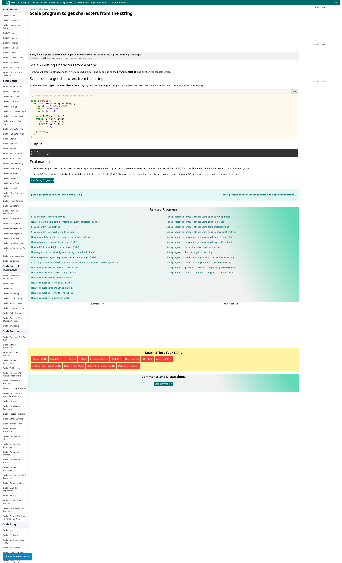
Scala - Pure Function (12, 423)
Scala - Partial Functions (14, 483)
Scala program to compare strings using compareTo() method (197, 226)
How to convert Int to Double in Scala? (50, 297)
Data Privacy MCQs (74, 365)
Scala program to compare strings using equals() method (195, 221)
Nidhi (45, 58)
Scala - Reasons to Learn (14, 67)
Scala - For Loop (10, 288)
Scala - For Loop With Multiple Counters (12, 319)
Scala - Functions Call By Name (14, 338)
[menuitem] (14, 3)
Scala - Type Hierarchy (13, 163)
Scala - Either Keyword (13, 419)
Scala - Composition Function (12, 502)
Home (14, 2)
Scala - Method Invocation (10, 468)
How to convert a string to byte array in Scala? (54, 267)
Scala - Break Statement (13, 308)
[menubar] (70, 3)
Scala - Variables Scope (13, 243)
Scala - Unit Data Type (13, 129)
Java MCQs (55, 358)
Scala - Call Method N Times (12, 437)
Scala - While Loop (11, 293)
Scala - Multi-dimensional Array (14, 541)
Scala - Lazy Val (10, 188)
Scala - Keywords (10, 178)
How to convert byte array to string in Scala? (53, 272)
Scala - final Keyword (12, 233)
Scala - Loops (9, 283)
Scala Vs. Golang (10, 47)
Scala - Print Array (11, 535)
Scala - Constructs (11, 261)
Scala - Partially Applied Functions (13, 407)
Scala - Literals (9, 138)
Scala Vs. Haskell (10, 43)
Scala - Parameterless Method (12, 453)
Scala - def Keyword (12, 228)
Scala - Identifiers (11, 183)
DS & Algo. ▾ (23, 2)
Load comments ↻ (164, 383)
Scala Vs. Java (9, 33)
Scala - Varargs (10, 495)
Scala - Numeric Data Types (12, 122)
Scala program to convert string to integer (52, 231)
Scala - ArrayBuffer (11, 547)
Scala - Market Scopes (13, 57)
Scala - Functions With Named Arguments (13, 394)
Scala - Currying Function (14, 388)
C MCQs (83, 358)
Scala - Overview (10, 20)
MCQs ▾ (102, 2)
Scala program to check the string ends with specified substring (198, 262)
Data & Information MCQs (101, 365)
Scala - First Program (12, 153)
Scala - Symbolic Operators (10, 212)
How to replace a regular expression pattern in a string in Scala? (63, 257)
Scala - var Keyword (12, 218)
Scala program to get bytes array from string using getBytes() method (201, 267)
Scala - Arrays (9, 530)
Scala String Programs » (42, 180)
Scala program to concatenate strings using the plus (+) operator (199, 237)
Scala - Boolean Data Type (14, 111)
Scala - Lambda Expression (10, 489)
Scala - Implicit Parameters (9, 430)
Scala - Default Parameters (9, 346)
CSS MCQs (116, 358)
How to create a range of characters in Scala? (54, 242)
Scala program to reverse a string (48, 216)
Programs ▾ (56, 2)
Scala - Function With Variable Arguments (12, 374)
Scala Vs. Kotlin (10, 38)
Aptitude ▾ (67, 2)
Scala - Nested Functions (14, 414)
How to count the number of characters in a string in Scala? (61, 237)
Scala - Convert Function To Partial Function (14, 517)
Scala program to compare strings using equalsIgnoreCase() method (201, 231)
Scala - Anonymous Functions (11, 382)
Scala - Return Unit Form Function (14, 509)
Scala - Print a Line (11, 158)
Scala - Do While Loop (12, 298)
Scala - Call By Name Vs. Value (14, 461)
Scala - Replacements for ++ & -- (14, 249)
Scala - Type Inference (13, 201)
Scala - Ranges (9, 148)
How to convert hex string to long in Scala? (52, 292)
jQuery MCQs (132, 358)
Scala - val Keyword (11, 223)
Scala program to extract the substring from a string (193, 247)
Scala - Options (10, 143)
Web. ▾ (47, 2)
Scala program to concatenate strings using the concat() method (199, 242)
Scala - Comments (11, 91)
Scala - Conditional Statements (11, 277)
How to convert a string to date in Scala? (51, 277)
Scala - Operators (11, 206)
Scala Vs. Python (10, 52)
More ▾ (124, 2)
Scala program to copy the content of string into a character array (199, 272)
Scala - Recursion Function (11, 354)
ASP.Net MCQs (163, 358)
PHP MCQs (147, 358)
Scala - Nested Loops (12, 303)
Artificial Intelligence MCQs (46, 365)
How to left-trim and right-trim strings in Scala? (55, 247)
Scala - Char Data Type (13, 116)
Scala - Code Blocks (11, 101)
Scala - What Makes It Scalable (12, 74)
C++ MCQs (70, 358)
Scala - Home (9, 15)
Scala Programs (51, 9)
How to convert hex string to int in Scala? (52, 282)
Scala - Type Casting (12, 168)
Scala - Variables (10, 173)
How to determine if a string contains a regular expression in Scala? (65, 221)
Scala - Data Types (11, 106)
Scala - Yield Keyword (12, 313)
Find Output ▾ (91, 2)
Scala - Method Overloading (10, 361)
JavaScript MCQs (99, 358)
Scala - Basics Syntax (12, 86)
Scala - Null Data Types (13, 134)
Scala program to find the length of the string (57, 194)
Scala (39, 9)
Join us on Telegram (15, 556)
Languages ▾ (36, 2)
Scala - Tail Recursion (12, 368)
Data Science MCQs (128, 365)
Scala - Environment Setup (12, 26)
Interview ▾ (79, 2)
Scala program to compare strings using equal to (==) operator (198, 216)
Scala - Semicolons (11, 96)
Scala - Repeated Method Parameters (14, 476)
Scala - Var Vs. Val (11, 238)
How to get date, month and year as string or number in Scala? (63, 252)
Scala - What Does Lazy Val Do (13, 194)
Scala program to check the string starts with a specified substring (258, 194)
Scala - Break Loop (11, 326)
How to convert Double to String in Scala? (52, 287)
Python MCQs (39, 358)
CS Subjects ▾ (114, 2)
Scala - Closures (10, 401)
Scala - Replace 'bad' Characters (12, 445)
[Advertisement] (50, 33)
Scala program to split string (45, 226)
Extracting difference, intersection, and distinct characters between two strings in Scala (75, 262)
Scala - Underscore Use (13, 256)
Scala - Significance (11, 62)
